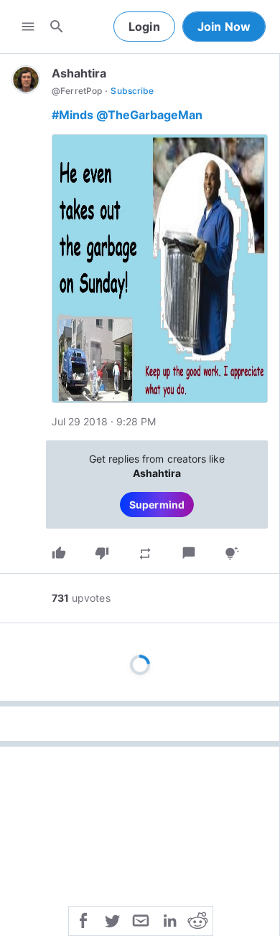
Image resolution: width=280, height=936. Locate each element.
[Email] (140, 919)
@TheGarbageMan (149, 115)
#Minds (72, 115)
